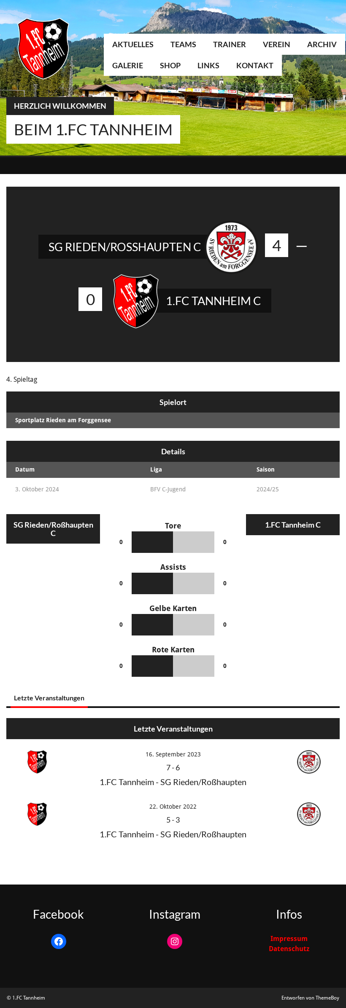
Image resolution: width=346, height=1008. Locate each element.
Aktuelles (133, 44)
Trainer (229, 44)
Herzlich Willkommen (60, 105)
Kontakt (254, 65)
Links (208, 65)
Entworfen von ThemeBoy (310, 998)
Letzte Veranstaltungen (49, 698)
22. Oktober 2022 (173, 806)
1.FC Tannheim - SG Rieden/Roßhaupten (173, 782)
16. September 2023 (173, 754)
